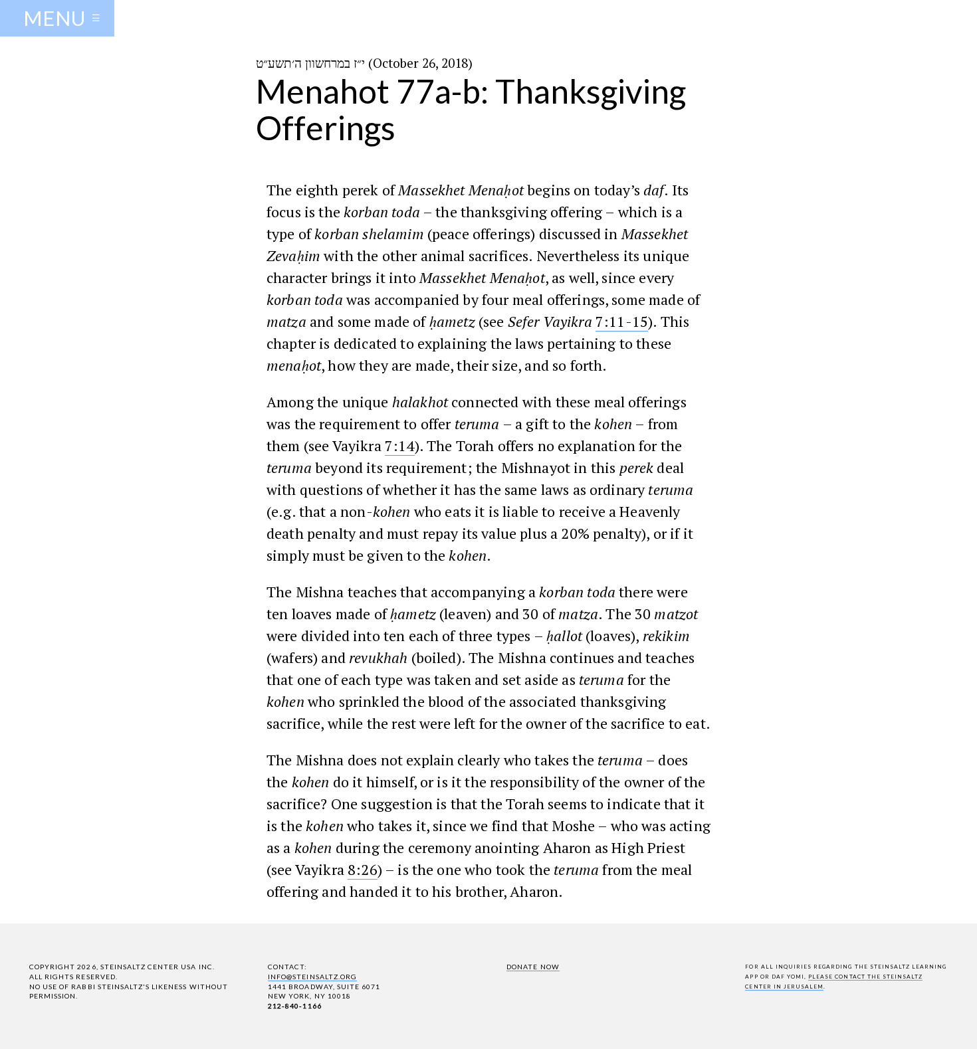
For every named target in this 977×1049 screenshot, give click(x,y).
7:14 (400, 445)
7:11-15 (622, 321)
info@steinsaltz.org (312, 977)
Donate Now (532, 967)
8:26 (363, 869)
